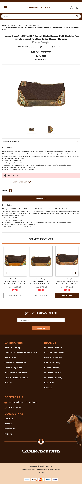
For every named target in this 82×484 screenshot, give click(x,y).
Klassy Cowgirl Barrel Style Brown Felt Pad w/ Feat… (67, 283)
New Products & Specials (16, 378)
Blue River (49, 383)
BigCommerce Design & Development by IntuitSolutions (41, 469)
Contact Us (9, 429)
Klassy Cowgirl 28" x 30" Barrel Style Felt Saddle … (41, 283)
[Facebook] (10, 190)
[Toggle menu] (5, 8)
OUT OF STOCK (15, 295)
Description (41, 198)
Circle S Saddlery (52, 363)
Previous (6, 273)
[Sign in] (71, 7)
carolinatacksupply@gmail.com (22, 402)
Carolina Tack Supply (54, 352)
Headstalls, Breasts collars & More (20, 352)
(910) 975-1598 (15, 407)
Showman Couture (52, 373)
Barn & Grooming (12, 347)
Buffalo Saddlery (52, 368)
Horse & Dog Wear (13, 368)
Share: (4, 190)
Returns (8, 424)
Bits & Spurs (10, 358)
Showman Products (53, 347)
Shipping (8, 434)
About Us (8, 419)
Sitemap (41, 472)
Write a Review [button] (59, 47)
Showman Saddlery (53, 378)
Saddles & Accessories (15, 363)
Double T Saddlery (53, 358)
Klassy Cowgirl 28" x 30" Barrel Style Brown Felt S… (15, 283)
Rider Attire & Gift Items (15, 373)
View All (8, 383)
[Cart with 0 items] (76, 7)
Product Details (11, 141)
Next (75, 273)
